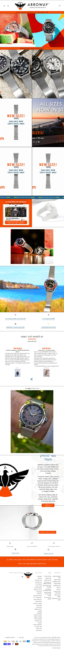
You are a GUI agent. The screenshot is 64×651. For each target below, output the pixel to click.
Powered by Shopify (56, 648)
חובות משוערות (57, 585)
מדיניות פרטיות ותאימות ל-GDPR (47, 582)
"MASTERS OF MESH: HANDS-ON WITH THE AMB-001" (16, 222)
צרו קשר (58, 587)
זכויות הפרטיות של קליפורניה (47, 586)
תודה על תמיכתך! (15, 553)
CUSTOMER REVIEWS (48, 327)
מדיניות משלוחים (56, 581)
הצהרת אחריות (47, 576)
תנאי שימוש (48, 578)
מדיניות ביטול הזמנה (57, 595)
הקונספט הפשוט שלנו (56, 577)
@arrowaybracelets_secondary (15, 319)
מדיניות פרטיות (47, 580)
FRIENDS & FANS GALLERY (15, 327)
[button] (12, 5)
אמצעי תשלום (57, 579)
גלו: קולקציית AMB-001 (48, 505)
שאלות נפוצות (57, 583)
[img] (32, 339)
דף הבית (58, 589)
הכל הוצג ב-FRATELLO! (48, 553)
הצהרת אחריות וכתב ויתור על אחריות (47, 594)
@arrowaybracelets (48, 319)
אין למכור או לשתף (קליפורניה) (47, 589)
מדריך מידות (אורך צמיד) (56, 599)
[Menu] (60, 5)
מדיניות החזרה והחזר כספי (57, 592)
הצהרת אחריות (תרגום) (47, 598)
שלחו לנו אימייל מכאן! (47, 532)
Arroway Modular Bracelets (45, 637)
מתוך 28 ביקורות (32, 341)
